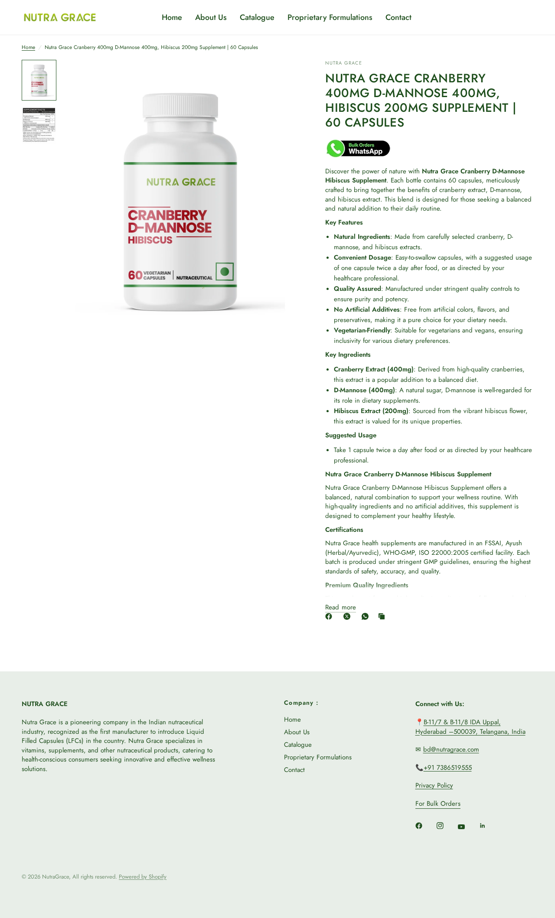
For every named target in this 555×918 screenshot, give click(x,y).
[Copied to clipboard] (383, 616)
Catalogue (257, 17)
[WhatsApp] (367, 616)
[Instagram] (446, 825)
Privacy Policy (434, 785)
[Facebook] (330, 616)
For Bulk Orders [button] (437, 803)
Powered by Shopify (142, 876)
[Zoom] (281, 78)
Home (172, 17)
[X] (348, 616)
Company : (301, 703)
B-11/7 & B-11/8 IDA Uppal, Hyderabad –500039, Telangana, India (470, 726)
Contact (398, 17)
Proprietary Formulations (329, 17)
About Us (211, 17)
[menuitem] (172, 17)
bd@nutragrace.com (451, 749)
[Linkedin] (488, 825)
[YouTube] (467, 826)
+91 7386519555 (448, 767)
